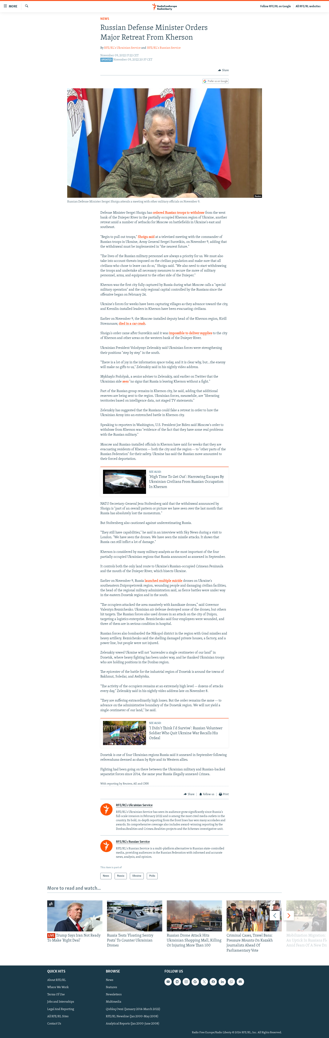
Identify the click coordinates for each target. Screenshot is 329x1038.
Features (111, 987)
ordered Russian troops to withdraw (178, 213)
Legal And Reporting (60, 1009)
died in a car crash (132, 324)
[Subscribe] (240, 981)
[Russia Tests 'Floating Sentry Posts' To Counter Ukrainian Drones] (134, 915)
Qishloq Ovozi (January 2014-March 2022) (133, 1009)
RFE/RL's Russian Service (164, 47)
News (104, 19)
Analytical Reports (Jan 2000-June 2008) (132, 1023)
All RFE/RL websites (308, 6)
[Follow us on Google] (195, 981)
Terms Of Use (56, 994)
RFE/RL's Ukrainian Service (122, 47)
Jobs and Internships (60, 1001)
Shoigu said (146, 237)
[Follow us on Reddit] (177, 981)
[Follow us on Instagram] (186, 981)
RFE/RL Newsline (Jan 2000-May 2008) (132, 1016)
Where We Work (58, 987)
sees (125, 381)
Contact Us (54, 1023)
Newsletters (114, 994)
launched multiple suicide (163, 581)
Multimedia (113, 1001)
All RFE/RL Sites (58, 1016)
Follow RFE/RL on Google (275, 6)
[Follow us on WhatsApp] (231, 981)
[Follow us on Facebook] (213, 981)
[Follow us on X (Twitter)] (204, 981)
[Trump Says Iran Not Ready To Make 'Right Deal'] (74, 915)
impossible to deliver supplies (190, 333)
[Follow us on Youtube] (168, 981)
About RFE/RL (56, 980)
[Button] (223, 70)
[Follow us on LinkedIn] (222, 981)
